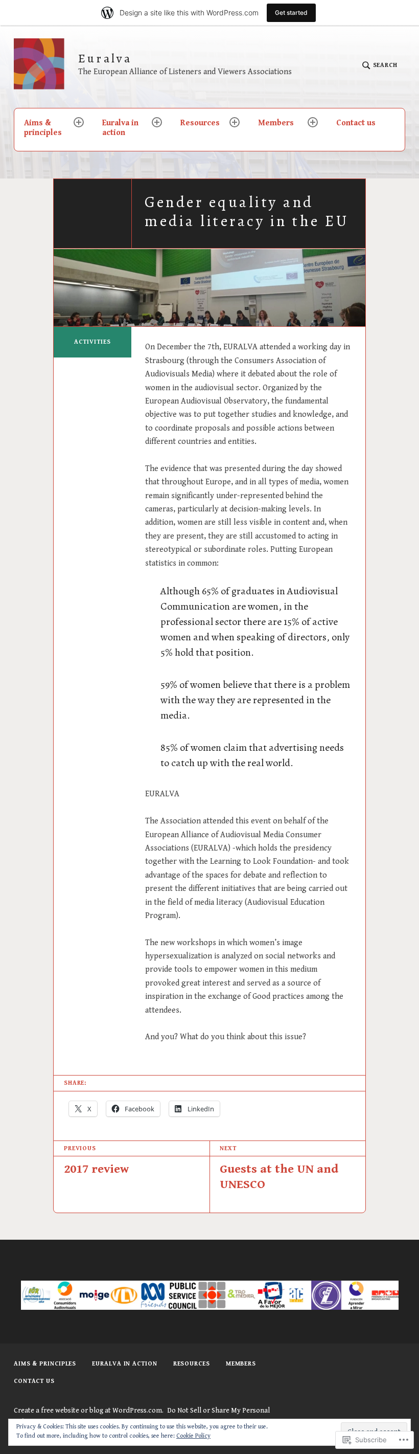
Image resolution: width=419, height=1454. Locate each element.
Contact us (356, 123)
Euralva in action (120, 128)
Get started (291, 12)
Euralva (105, 58)
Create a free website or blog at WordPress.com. (89, 1410)
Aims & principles (43, 128)
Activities (92, 342)
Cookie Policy (193, 1436)
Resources (200, 123)
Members (276, 123)
